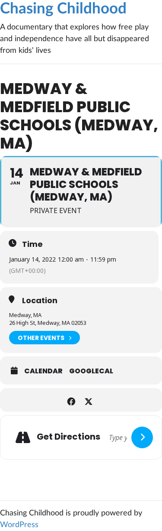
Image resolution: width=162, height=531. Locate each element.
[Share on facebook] (71, 400)
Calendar (43, 371)
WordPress (19, 525)
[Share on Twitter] (88, 400)
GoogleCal (91, 371)
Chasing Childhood (63, 8)
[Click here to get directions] (142, 437)
